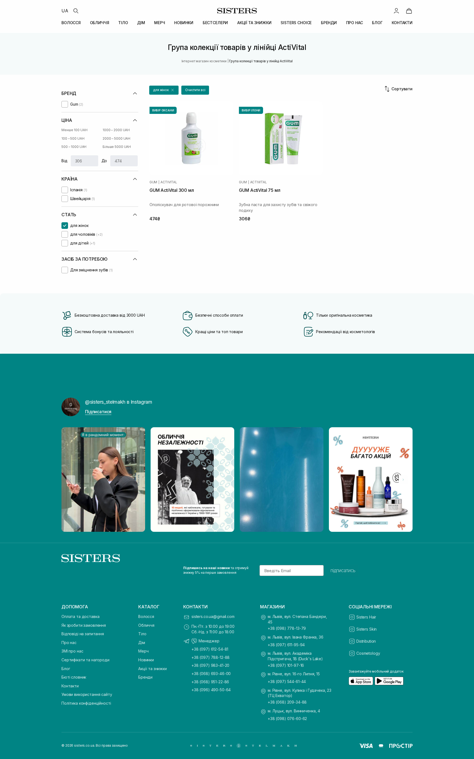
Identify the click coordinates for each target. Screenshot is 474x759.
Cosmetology (368, 653)
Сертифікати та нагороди (85, 659)
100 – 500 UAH (72, 138)
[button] (164, 90)
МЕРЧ (159, 22)
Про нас (69, 642)
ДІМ (141, 22)
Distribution (366, 641)
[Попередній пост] (70, 479)
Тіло (142, 633)
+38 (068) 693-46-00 (211, 673)
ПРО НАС (354, 22)
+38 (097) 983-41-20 (210, 665)
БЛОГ (377, 22)
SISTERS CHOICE (296, 22)
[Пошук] (75, 10)
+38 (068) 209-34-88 (287, 702)
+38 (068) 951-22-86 (210, 681)
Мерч (143, 651)
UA (64, 10)
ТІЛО (123, 22)
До (104, 160)
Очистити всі (195, 90)
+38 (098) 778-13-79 (287, 628)
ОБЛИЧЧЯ (99, 22)
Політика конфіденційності (86, 703)
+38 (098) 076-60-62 (287, 718)
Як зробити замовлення (83, 625)
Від (64, 160)
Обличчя (146, 625)
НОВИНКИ (183, 22)
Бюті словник (73, 677)
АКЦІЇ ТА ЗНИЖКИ (254, 22)
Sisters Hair (366, 617)
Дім (141, 642)
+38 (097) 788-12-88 (210, 657)
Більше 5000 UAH (117, 147)
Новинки (146, 659)
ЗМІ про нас (72, 651)
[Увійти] (396, 10)
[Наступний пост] (403, 479)
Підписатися (98, 411)
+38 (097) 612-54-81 (209, 649)
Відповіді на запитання (82, 633)
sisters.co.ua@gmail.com (213, 616)
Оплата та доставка (80, 616)
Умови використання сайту (86, 694)
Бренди (145, 677)
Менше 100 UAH (74, 130)
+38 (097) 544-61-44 (287, 681)
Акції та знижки (152, 668)
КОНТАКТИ (402, 22)
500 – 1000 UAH (73, 147)
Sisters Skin (366, 629)
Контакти (70, 686)
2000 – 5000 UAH (116, 138)
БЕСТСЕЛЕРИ (215, 22)
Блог (65, 668)
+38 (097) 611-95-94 (286, 644)
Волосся (146, 616)
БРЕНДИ (329, 22)
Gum (153, 182)
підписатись (343, 570)
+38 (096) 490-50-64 (211, 689)
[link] (409, 10)
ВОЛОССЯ (71, 22)
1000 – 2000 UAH (116, 130)
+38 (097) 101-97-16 (286, 665)
